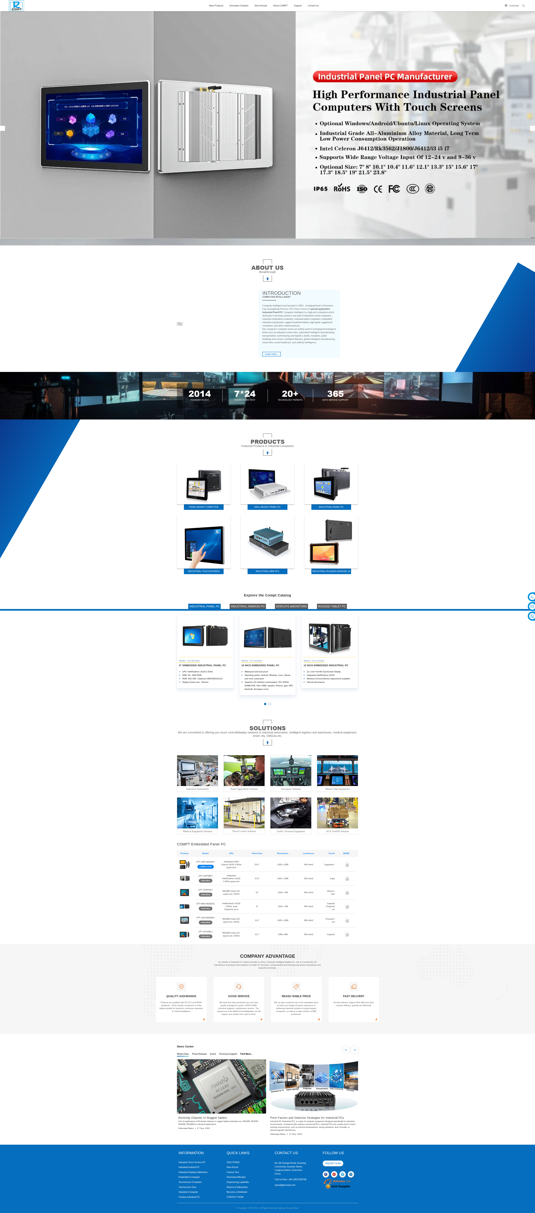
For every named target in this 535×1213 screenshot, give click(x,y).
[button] (2, 128)
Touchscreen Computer (190, 1182)
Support (298, 5)
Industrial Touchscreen (204, 571)
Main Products (216, 5)
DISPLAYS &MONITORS (291, 606)
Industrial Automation (197, 789)
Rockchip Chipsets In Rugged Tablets (202, 1117)
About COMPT (280, 5)
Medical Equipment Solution (197, 831)
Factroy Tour (233, 1172)
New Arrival (232, 1167)
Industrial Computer (188, 1192)
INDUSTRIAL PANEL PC (204, 606)
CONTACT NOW (235, 1197)
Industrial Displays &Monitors (193, 1172)
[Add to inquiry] (346, 864)
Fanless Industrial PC (189, 1197)
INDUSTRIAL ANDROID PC (248, 606)
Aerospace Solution (291, 789)
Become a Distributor (237, 1192)
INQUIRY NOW (333, 1163)
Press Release (199, 1054)
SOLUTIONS (233, 1162)
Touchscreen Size (187, 1187)
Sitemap (281, 1208)
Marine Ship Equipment (337, 789)
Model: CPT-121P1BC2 (314, 661)
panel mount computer (204, 507)
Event (213, 1054)
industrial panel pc (331, 507)
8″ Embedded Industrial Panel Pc (202, 665)
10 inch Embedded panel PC (260, 665)
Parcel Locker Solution (244, 831)
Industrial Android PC (189, 1167)
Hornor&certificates (236, 1177)
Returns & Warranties (237, 1187)
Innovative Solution (238, 5)
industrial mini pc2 (267, 571)
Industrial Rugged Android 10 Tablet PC (331, 572)
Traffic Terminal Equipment (291, 831)
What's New (183, 1054)
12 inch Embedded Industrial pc (326, 665)
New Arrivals (261, 5)
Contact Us (313, 5)
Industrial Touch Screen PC (192, 1162)
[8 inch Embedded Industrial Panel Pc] (205, 636)
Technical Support (228, 1054)
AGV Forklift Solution (337, 831)
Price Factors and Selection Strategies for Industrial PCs (307, 1117)
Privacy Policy (292, 1208)
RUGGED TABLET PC (332, 606)
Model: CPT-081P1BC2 (189, 661)
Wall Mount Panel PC (267, 507)
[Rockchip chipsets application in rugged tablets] (221, 1086)
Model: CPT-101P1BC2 (251, 661)
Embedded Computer (189, 1177)
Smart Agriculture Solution (244, 789)
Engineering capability (238, 1182)
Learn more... (271, 354)
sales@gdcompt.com (285, 1185)
